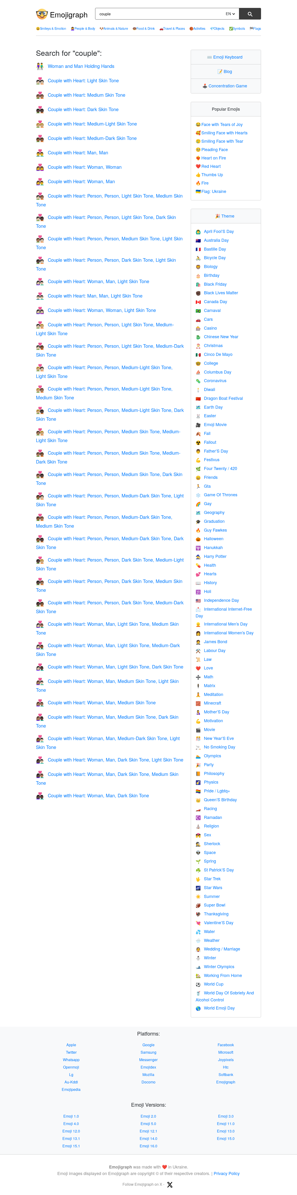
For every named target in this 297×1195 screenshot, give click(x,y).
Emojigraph (69, 14)
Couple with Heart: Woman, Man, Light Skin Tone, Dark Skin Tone (109, 666)
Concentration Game (225, 86)
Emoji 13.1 (71, 1138)
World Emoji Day (215, 1008)
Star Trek (208, 878)
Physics (207, 782)
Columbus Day (213, 372)
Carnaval (208, 310)
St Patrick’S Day (215, 870)
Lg (71, 1074)
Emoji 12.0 (71, 1131)
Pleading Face (212, 149)
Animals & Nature (114, 28)
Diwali (205, 389)
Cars (204, 319)
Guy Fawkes (211, 530)
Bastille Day (211, 249)
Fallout (206, 442)
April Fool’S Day (215, 231)
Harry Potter (211, 556)
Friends (207, 477)
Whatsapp (71, 1059)
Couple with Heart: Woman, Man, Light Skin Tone (92, 281)
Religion (207, 826)
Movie (205, 729)
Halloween (209, 538)
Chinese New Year (217, 336)
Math (204, 676)
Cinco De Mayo (214, 354)
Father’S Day (212, 451)
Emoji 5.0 (148, 1123)
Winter (206, 957)
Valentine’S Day (214, 922)
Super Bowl (210, 905)
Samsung (148, 1052)
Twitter (71, 1052)
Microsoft (225, 1052)
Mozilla (148, 1074)
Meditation (209, 694)
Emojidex (148, 1067)
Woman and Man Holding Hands (75, 66)
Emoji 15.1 (71, 1146)
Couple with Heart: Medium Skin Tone (80, 94)
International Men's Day (222, 624)
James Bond (211, 641)
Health (206, 565)
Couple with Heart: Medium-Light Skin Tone (86, 123)
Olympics (208, 755)
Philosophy (210, 773)
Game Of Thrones (216, 494)
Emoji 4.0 (71, 1123)
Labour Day (211, 650)
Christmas (209, 345)
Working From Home (219, 975)
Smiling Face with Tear (219, 141)
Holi (203, 591)
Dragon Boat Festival (219, 398)
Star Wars (209, 887)
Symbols (237, 28)
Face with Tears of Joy (219, 124)
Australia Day (212, 240)
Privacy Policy (227, 1173)
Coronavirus (211, 380)
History (206, 582)
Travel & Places (172, 28)
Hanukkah (209, 547)
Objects (217, 28)
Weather (208, 940)
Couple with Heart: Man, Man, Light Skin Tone (89, 295)
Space (206, 852)
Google (148, 1044)
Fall (203, 433)
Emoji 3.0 (226, 1116)
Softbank (226, 1074)
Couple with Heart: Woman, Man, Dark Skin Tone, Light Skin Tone (109, 759)
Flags (255, 28)
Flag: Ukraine (211, 191)
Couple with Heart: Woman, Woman (79, 166)
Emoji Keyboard (225, 57)
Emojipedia (71, 1089)
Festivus (208, 459)
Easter (206, 415)
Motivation (209, 720)
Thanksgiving (212, 913)
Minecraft (208, 703)
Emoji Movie (211, 424)
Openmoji (71, 1067)
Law (204, 659)
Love (204, 668)
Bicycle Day (211, 257)
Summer (208, 896)
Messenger (148, 1059)
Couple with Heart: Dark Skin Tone (77, 109)
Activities (197, 28)
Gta (203, 486)
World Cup (209, 984)
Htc (226, 1067)
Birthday (208, 275)
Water (205, 931)
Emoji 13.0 (226, 1131)
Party (205, 764)
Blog (226, 71)
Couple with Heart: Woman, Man (75, 181)
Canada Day (211, 301)
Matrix (205, 685)
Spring (206, 861)
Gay (204, 503)
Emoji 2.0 (148, 1116)
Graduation (210, 521)
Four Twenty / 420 (216, 468)
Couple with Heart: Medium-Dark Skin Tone (86, 138)
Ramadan (209, 817)
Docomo (148, 1082)
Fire (202, 183)
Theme (225, 216)
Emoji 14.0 (148, 1138)
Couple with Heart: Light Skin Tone (77, 80)
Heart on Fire (211, 158)
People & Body (83, 28)
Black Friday (211, 284)
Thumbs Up (209, 174)
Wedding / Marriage (218, 949)
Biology (207, 266)
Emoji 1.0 (71, 1116)
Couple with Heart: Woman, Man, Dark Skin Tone (92, 795)
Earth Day (209, 407)
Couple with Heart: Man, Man (72, 152)
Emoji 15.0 (226, 1138)
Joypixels (226, 1059)
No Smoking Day (215, 747)
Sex (203, 834)
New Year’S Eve (215, 738)
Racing (206, 808)
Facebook (226, 1044)
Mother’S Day (212, 711)
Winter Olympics (215, 966)
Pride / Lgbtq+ (213, 791)
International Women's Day (225, 632)
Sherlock (208, 843)
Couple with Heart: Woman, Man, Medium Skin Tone (96, 702)
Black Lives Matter (217, 292)
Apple (71, 1044)
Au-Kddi (71, 1082)
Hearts (206, 573)
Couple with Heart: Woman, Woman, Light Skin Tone (96, 310)
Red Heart (208, 166)
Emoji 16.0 (148, 1146)
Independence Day (217, 600)
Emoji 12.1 (148, 1131)
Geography (210, 512)
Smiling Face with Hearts (222, 132)
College (207, 363)
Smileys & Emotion (51, 28)
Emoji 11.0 (226, 1123)
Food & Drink (143, 28)
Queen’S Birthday (216, 799)
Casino (206, 328)
